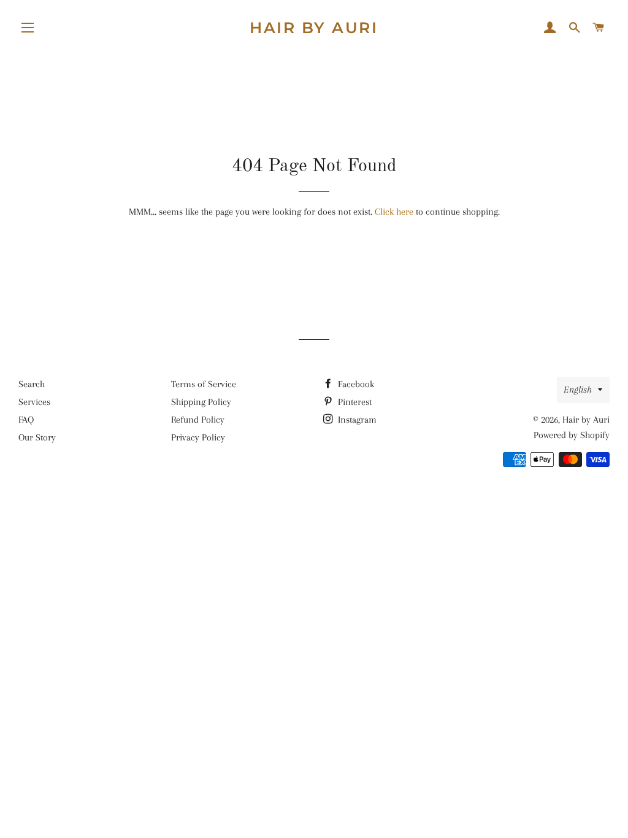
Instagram (356, 419)
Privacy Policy (198, 437)
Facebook (354, 384)
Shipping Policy (201, 401)
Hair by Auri (314, 27)
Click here (394, 211)
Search (31, 384)
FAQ (26, 419)
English (578, 389)
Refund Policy (197, 419)
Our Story (37, 437)
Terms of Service (203, 384)
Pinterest (353, 401)
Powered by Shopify (572, 434)
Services (34, 401)
